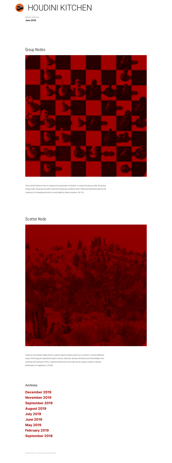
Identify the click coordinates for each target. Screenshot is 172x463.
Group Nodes (35, 49)
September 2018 (39, 436)
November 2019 (38, 397)
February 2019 (37, 430)
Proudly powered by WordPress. (46, 453)
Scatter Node (35, 219)
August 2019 (35, 409)
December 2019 (38, 392)
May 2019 (33, 425)
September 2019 (39, 403)
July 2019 (33, 414)
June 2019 (33, 419)
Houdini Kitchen (60, 8)
